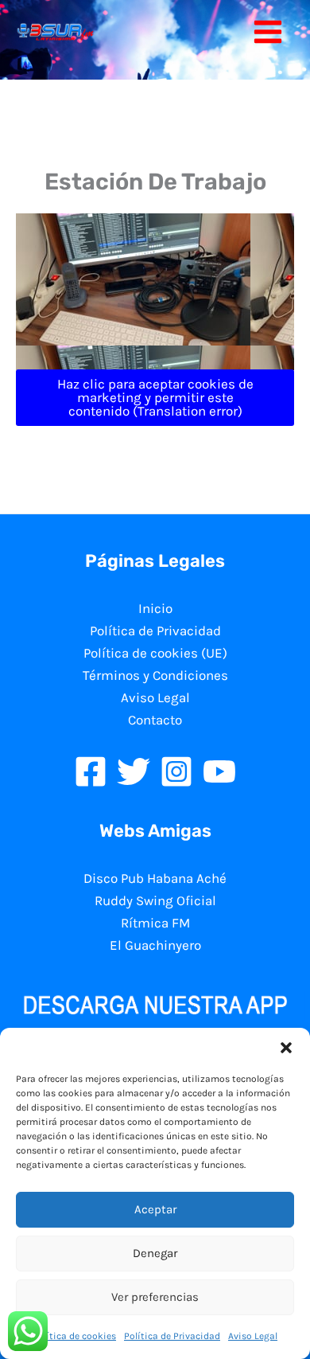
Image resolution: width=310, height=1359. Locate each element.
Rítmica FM (155, 923)
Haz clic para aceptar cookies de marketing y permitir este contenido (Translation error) (155, 397)
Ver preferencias (155, 1297)
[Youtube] (219, 771)
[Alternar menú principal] (268, 32)
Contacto (155, 720)
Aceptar (155, 1209)
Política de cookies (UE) (155, 653)
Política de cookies (74, 1335)
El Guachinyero (155, 945)
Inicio (155, 608)
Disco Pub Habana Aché (155, 878)
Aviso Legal (252, 1335)
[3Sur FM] (55, 32)
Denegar (155, 1253)
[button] (286, 1048)
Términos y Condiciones (155, 675)
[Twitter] (133, 771)
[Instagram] (176, 771)
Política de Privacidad (172, 1335)
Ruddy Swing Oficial (155, 900)
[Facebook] (90, 771)
